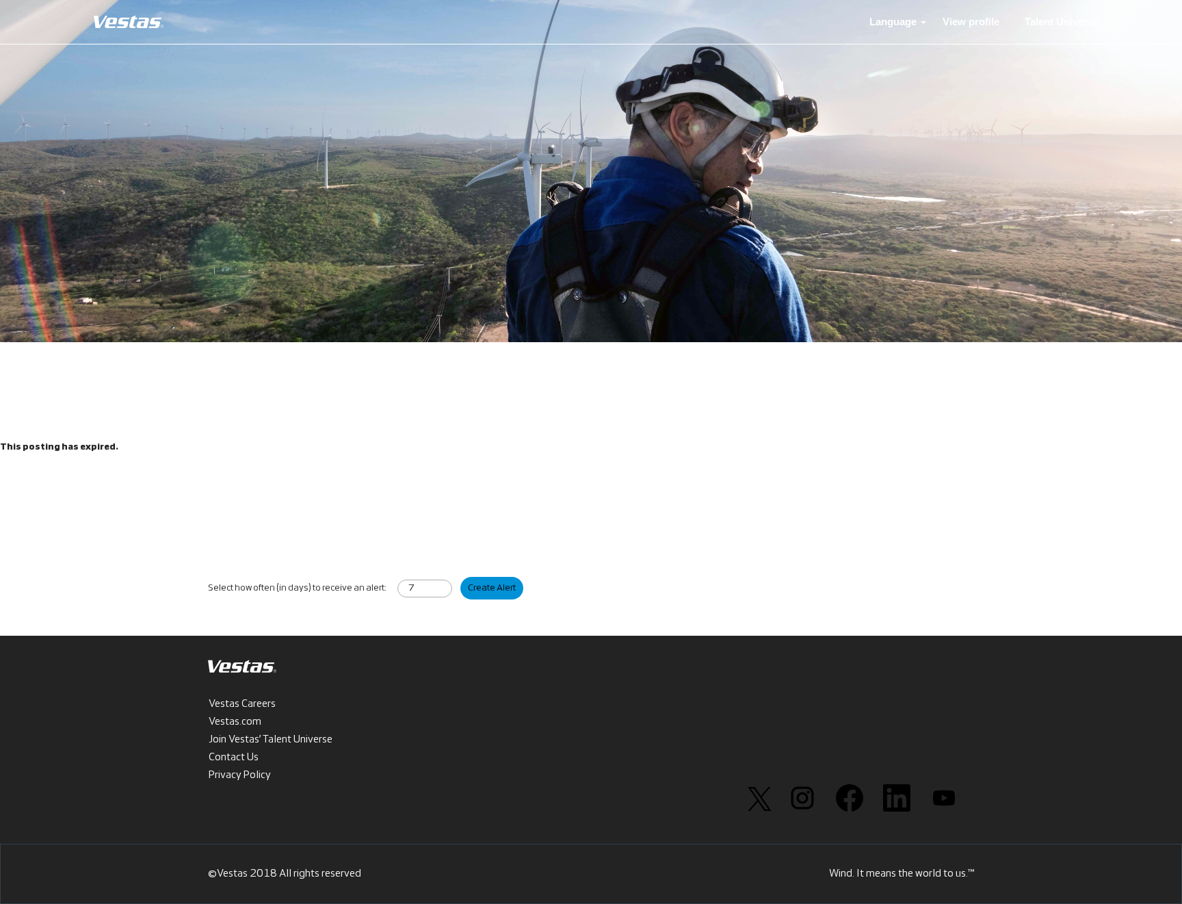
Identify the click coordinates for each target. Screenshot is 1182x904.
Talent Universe (1062, 21)
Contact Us (234, 757)
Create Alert (492, 588)
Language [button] (894, 21)
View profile (971, 21)
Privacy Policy (240, 775)
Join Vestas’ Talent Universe (270, 739)
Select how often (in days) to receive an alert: (297, 588)
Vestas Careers (242, 704)
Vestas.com (235, 721)
